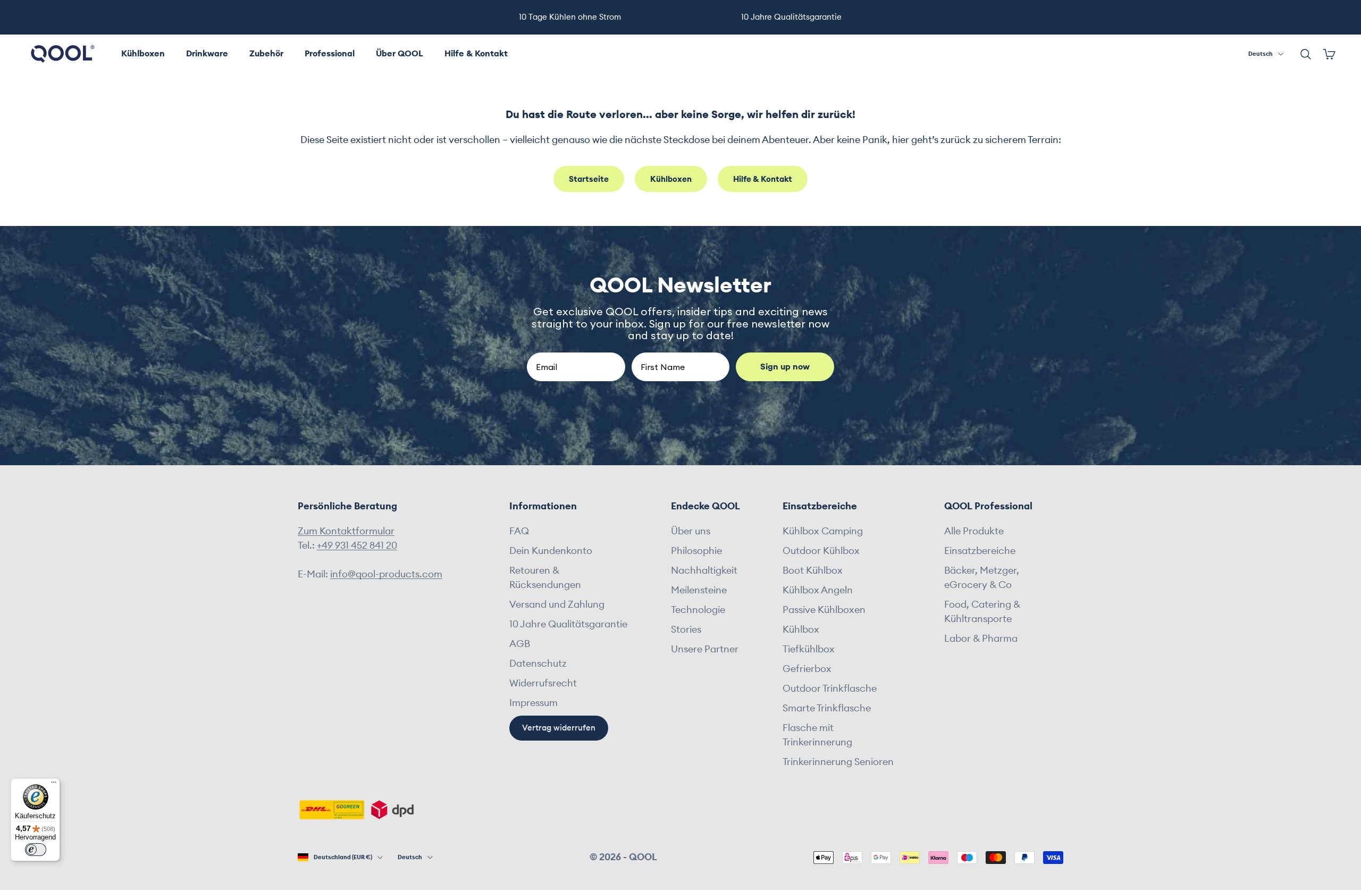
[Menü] (53, 784)
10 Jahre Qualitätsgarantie (568, 624)
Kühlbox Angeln (818, 590)
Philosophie (696, 551)
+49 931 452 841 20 (357, 545)
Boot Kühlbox (813, 570)
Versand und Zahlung (556, 604)
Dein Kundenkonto (550, 551)
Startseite (589, 179)
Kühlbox (801, 629)
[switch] (35, 849)
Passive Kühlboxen (824, 610)
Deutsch (1260, 54)
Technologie (698, 610)
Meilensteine (699, 590)
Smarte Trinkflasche (827, 708)
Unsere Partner (704, 649)
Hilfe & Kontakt (476, 53)
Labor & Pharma (981, 638)
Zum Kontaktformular (346, 531)
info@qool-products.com (386, 574)
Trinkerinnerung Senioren (838, 762)
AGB (519, 644)
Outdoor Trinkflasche (830, 688)
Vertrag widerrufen (558, 728)
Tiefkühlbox (809, 649)
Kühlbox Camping (823, 531)
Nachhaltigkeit (704, 570)
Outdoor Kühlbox (821, 551)
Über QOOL (399, 53)
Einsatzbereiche (979, 551)
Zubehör (266, 53)
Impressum (533, 703)
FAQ (519, 531)
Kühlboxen (143, 53)
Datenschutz (538, 663)
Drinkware (207, 53)
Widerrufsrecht (543, 683)
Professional (330, 53)
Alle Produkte (974, 531)
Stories (686, 629)
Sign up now (785, 367)
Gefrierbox (807, 669)
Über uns (690, 531)
